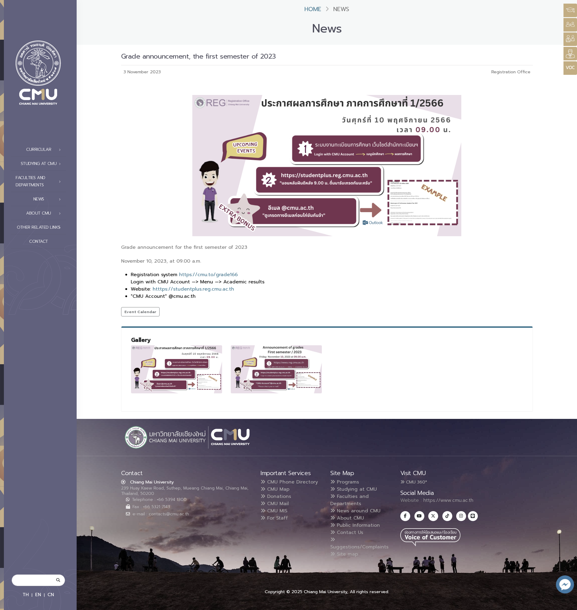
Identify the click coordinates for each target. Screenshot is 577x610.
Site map (346, 554)
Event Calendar (140, 312)
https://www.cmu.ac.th (448, 500)
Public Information (357, 525)
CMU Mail (277, 503)
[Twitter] (433, 516)
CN (50, 594)
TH (26, 594)
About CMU (349, 518)
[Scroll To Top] (566, 603)
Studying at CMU (356, 489)
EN (38, 594)
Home (312, 9)
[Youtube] (419, 516)
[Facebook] (405, 516)
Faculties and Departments (349, 500)
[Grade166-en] (276, 369)
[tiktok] (447, 516)
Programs (347, 482)
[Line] (473, 516)
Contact (38, 241)
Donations (278, 496)
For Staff (276, 518)
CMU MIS (276, 510)
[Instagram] (461, 516)
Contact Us (349, 532)
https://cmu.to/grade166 (208, 274)
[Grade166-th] (176, 369)
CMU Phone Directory (291, 482)
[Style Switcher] (570, 25)
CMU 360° (416, 482)
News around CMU (357, 510)
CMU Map (277, 489)
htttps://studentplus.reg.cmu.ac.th (193, 289)
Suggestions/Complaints (359, 547)
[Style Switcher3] (570, 10)
